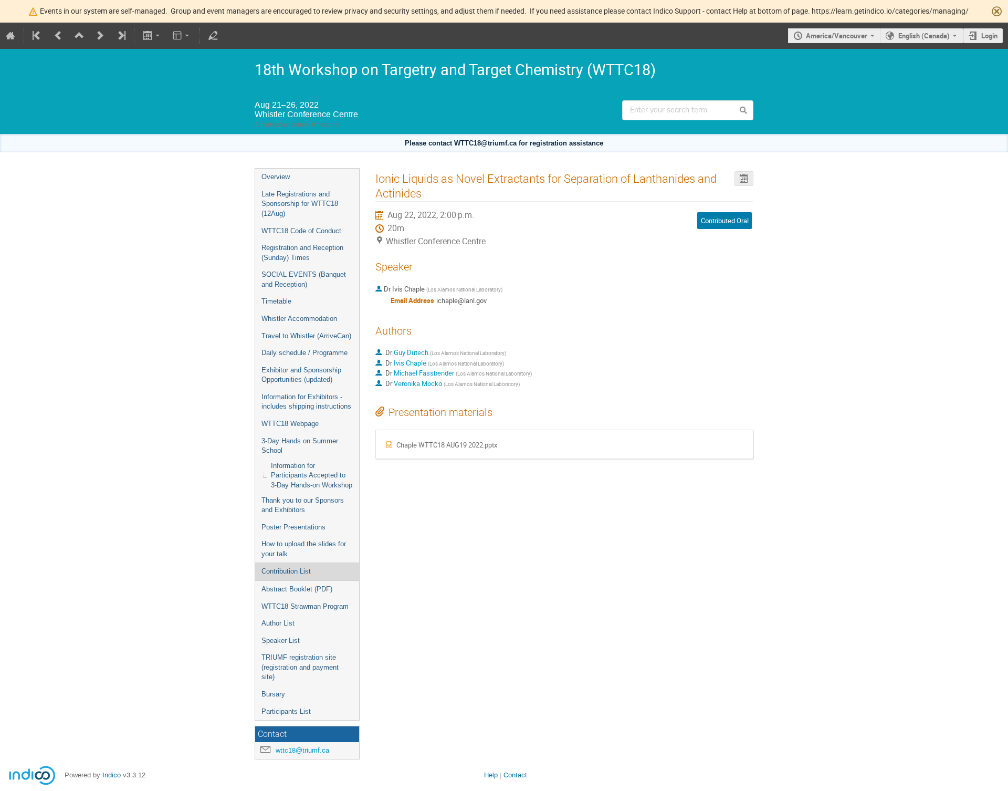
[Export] (152, 36)
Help (491, 775)
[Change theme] (182, 36)
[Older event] (58, 36)
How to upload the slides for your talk (303, 549)
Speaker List (280, 640)
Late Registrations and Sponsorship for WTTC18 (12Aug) (299, 203)
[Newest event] (120, 36)
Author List (278, 623)
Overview (275, 177)
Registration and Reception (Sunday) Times (302, 253)
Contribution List (286, 571)
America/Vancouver (836, 35)
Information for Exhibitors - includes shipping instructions (306, 402)
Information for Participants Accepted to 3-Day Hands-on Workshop (311, 475)
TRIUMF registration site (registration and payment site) (300, 667)
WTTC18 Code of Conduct (301, 231)
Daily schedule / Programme (304, 353)
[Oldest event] (37, 36)
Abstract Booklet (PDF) (296, 589)
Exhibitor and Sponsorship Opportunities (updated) (301, 375)
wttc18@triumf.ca (302, 750)
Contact (515, 775)
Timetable (276, 301)
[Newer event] (100, 36)
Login (989, 35)
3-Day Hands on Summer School (299, 446)
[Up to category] (79, 36)
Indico (111, 775)
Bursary (273, 694)
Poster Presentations (293, 527)
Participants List (286, 711)
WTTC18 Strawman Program (305, 606)
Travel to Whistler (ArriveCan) (306, 336)
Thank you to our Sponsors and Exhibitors (302, 505)
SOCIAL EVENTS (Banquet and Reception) (303, 279)
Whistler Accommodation (299, 318)
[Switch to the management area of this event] (213, 36)
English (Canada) (924, 35)
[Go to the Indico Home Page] (10, 36)
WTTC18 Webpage (290, 424)
